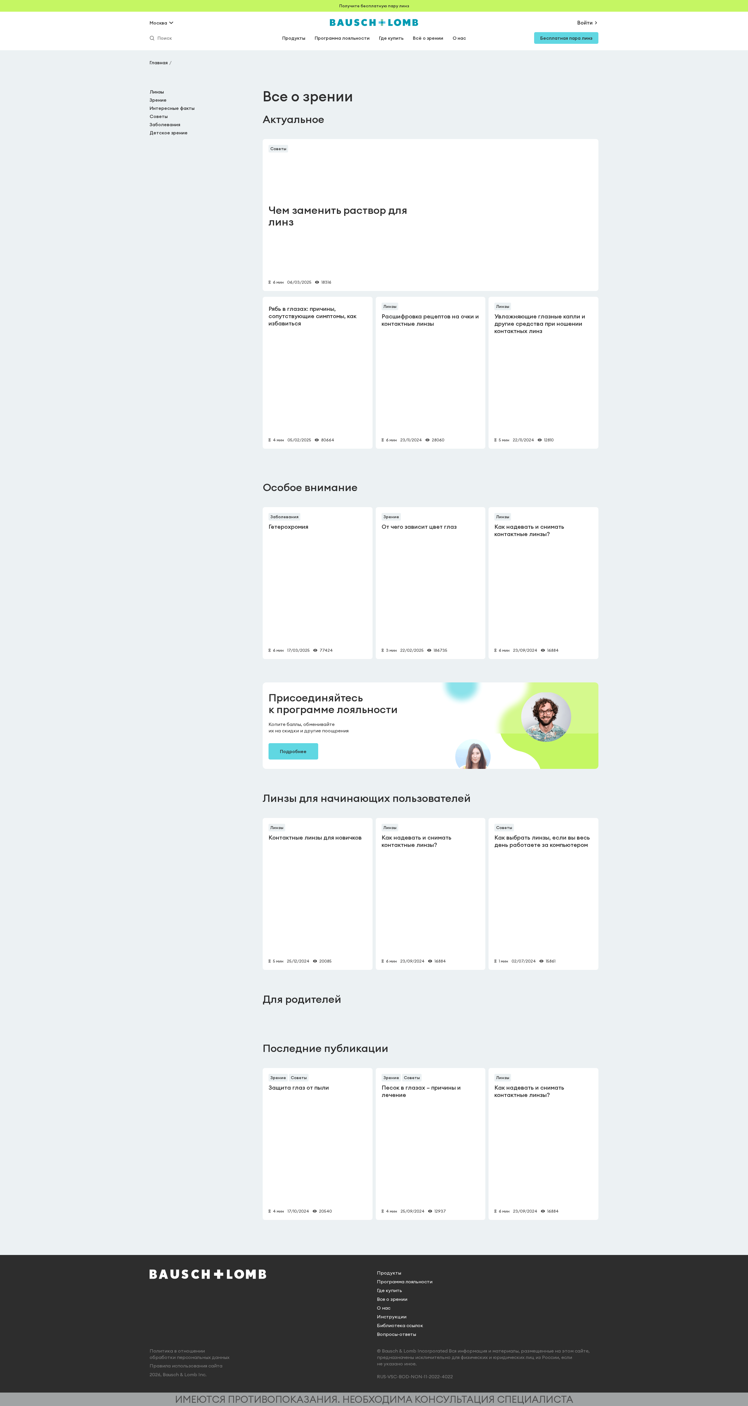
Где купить (391, 38)
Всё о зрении (428, 38)
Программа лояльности (342, 38)
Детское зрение (169, 133)
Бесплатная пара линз (566, 38)
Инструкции (391, 1317)
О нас (459, 38)
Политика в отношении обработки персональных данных (189, 1354)
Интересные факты (172, 108)
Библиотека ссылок (400, 1325)
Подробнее (293, 751)
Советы (159, 116)
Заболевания (165, 124)
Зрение (158, 100)
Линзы (157, 92)
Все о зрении (392, 1299)
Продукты (293, 38)
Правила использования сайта (186, 1366)
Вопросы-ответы (396, 1334)
